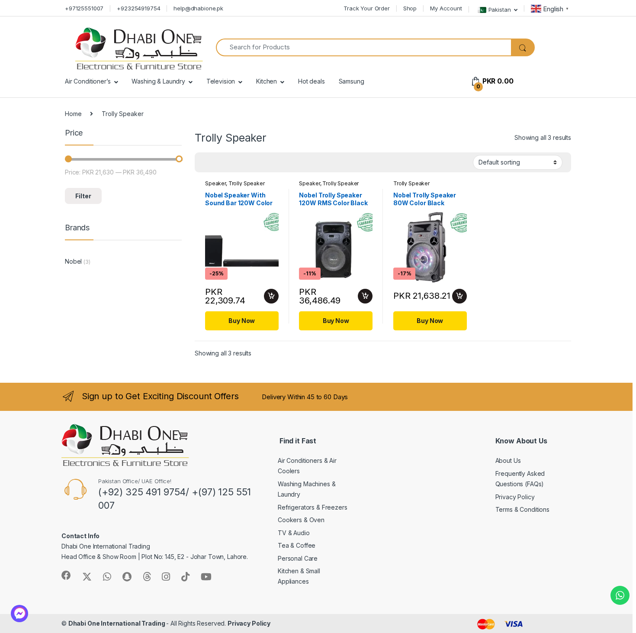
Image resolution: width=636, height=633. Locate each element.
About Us (508, 460)
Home (73, 113)
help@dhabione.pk (198, 8)
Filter (83, 196)
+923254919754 (138, 8)
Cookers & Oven (301, 519)
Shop (410, 8)
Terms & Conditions (522, 509)
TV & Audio (294, 532)
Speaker (215, 183)
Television (220, 81)
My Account (446, 8)
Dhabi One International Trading (117, 623)
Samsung (351, 81)
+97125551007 (84, 8)
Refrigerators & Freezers (312, 507)
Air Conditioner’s (88, 81)
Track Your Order (367, 8)
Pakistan (499, 9)
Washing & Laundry (158, 81)
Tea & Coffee (296, 545)
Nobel (73, 261)
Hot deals (311, 81)
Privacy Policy (515, 497)
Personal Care (298, 558)
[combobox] (363, 47)
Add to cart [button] (271, 296)
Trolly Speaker (246, 183)
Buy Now (241, 320)
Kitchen (266, 81)
